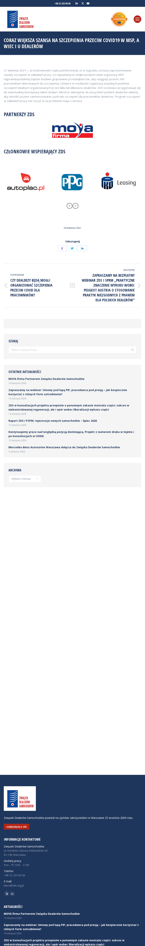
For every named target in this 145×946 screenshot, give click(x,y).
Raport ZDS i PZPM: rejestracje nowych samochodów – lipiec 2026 (52, 420)
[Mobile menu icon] (137, 19)
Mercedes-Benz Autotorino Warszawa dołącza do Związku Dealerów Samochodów (64, 447)
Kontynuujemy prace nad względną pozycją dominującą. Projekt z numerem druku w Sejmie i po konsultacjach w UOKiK (71, 434)
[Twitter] (72, 248)
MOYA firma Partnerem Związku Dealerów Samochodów (46, 379)
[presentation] (69, 206)
